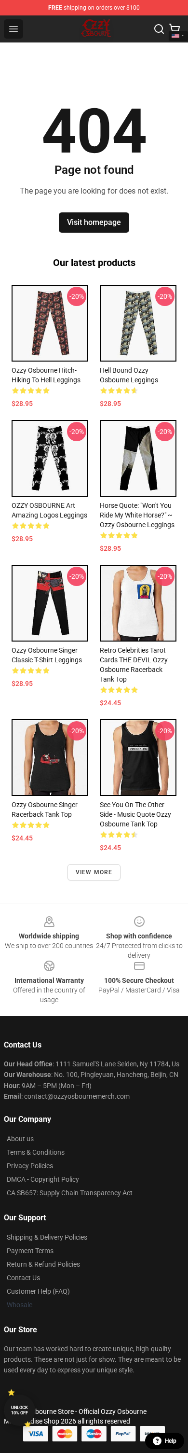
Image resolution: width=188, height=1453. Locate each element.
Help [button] (170, 1441)
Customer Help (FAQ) (38, 1291)
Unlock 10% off (19, 1410)
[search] (159, 29)
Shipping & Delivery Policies (47, 1237)
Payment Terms (30, 1251)
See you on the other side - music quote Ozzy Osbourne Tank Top (135, 814)
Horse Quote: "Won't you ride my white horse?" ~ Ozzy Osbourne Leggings (137, 515)
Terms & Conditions (36, 1152)
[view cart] (174, 29)
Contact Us (23, 1278)
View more (94, 872)
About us (20, 1139)
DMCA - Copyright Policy (43, 1179)
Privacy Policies (30, 1166)
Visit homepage (94, 222)
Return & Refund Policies (43, 1264)
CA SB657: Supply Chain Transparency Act (70, 1193)
